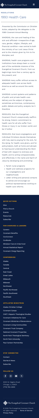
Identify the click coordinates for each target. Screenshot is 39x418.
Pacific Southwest (10, 293)
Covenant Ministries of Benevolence (17, 321)
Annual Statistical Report (13, 247)
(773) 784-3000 (9, 387)
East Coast (7, 272)
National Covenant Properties (14, 332)
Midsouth (6, 279)
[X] (21, 376)
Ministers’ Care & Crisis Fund (14, 244)
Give (5, 205)
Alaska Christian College (12, 307)
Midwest (6, 283)
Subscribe (7, 219)
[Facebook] (5, 376)
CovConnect (8, 237)
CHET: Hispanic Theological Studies (17, 314)
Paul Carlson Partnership (13, 343)
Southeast (7, 297)
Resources (7, 216)
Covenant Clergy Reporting (13, 251)
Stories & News (9, 360)
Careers (6, 230)
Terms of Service (26, 410)
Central (6, 268)
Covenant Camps (9, 311)
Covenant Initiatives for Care (14, 318)
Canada (6, 265)
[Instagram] (11, 376)
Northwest (7, 286)
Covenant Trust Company (13, 328)
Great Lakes (8, 275)
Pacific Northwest (10, 290)
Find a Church (8, 209)
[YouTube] (16, 376)
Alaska (5, 261)
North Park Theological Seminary (16, 336)
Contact (6, 357)
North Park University (11, 339)
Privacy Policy (8, 413)
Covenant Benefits (10, 233)
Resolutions (7, 13)
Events (5, 212)
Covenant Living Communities (15, 325)
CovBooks (7, 240)
